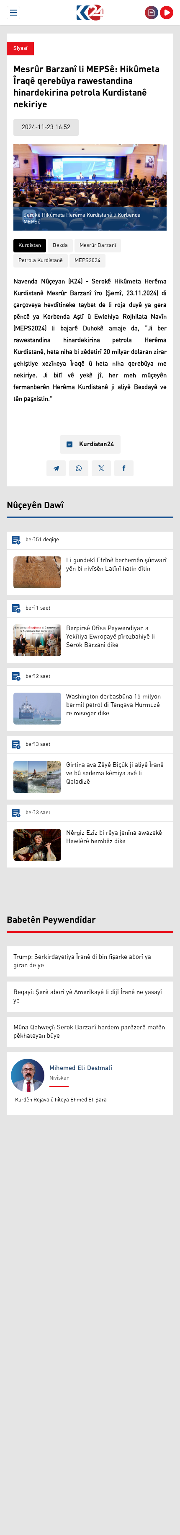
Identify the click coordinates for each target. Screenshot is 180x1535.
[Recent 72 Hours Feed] (151, 12)
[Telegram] (56, 468)
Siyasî (20, 48)
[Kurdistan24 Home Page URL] (90, 13)
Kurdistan (29, 245)
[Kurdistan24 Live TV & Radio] (166, 12)
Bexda (60, 245)
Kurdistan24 (96, 444)
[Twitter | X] (101, 468)
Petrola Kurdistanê (40, 260)
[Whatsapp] (78, 468)
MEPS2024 (87, 260)
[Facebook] (124, 468)
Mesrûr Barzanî (98, 245)
